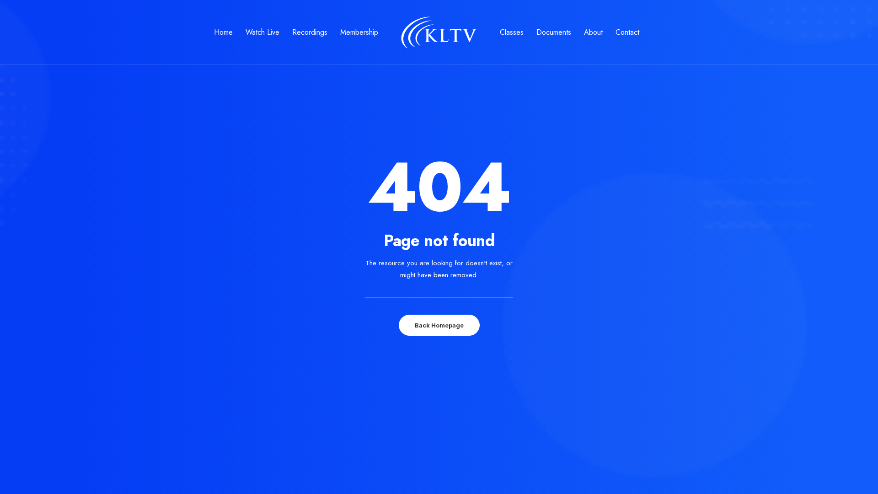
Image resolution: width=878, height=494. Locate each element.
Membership (359, 32)
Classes (512, 32)
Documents (553, 32)
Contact (627, 32)
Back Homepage (439, 325)
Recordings (309, 32)
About (593, 32)
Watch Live (262, 32)
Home (223, 32)
